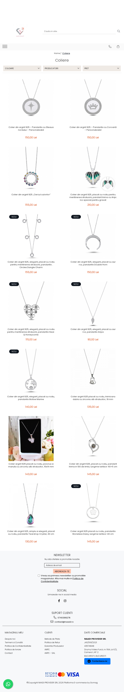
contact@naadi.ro (64, 621)
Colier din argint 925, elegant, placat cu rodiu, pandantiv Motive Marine (31, 398)
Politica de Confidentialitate (18, 646)
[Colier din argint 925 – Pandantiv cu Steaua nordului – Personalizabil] (31, 101)
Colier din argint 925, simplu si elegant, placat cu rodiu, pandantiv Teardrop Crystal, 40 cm (31, 532)
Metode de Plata (52, 639)
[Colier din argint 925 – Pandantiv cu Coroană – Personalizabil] (93, 101)
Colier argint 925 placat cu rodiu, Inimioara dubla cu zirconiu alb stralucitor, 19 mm (93, 398)
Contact (9, 653)
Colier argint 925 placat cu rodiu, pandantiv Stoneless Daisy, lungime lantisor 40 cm (93, 532)
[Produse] (5, 47)
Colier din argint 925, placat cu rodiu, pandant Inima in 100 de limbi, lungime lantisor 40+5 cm (93, 465)
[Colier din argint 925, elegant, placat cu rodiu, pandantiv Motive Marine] (31, 371)
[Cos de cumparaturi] (118, 46)
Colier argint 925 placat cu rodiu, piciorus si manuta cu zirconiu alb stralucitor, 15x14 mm (31, 465)
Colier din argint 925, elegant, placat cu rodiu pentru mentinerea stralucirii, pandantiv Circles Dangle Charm (31, 265)
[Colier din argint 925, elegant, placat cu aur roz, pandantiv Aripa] (93, 303)
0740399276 (63, 617)
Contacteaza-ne (99, 661)
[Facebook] (59, 601)
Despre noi (10, 639)
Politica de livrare (13, 649)
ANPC (47, 649)
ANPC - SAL (50, 653)
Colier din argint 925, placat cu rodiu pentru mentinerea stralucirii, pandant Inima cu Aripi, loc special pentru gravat (93, 197)
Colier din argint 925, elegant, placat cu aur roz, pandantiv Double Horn (93, 263)
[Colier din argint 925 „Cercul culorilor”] (31, 169)
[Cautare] (119, 31)
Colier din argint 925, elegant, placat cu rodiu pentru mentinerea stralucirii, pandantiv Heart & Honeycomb (31, 332)
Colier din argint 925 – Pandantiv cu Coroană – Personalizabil (93, 128)
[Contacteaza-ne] (110, 46)
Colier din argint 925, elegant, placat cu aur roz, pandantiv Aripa (93, 330)
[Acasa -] (20, 31)
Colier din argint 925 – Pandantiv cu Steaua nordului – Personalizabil (31, 128)
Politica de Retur (52, 642)
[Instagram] (65, 601)
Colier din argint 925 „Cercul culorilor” (31, 194)
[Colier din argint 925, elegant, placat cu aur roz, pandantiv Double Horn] (93, 236)
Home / (58, 53)
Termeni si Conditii (14, 642)
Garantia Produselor (54, 646)
